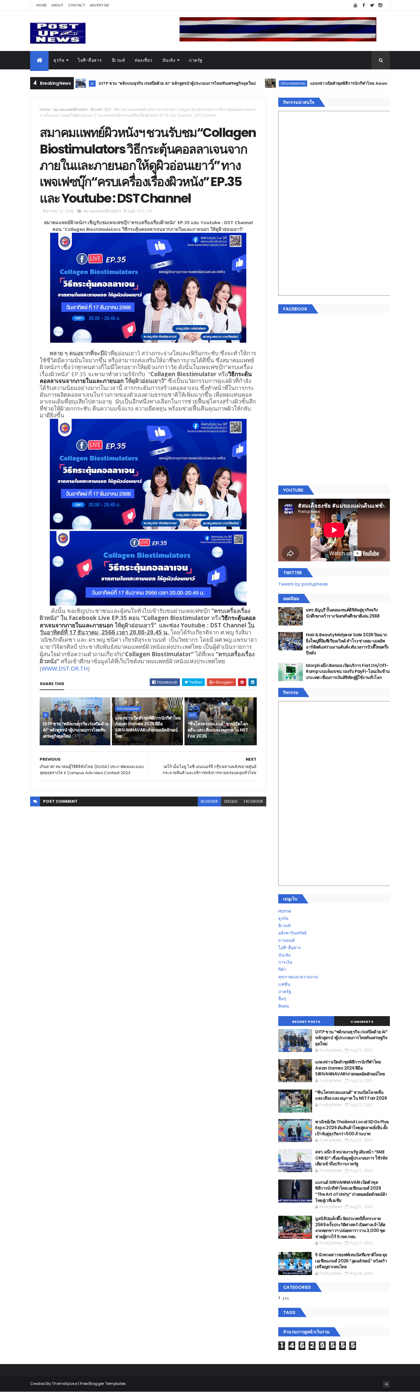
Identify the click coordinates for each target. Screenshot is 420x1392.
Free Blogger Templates (103, 1383)
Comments (362, 1021)
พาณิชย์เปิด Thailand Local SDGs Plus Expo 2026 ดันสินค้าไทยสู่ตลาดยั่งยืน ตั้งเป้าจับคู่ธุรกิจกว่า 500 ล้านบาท (352, 1128)
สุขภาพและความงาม (298, 977)
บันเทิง (169, 60)
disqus (231, 801)
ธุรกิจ (58, 60)
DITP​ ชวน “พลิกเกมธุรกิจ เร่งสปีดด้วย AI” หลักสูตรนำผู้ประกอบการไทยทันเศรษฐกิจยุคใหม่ (143, 83)
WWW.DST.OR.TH (65, 668)
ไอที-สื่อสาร (90, 60)
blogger (209, 801)
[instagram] (380, 5)
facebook (253, 801)
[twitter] (372, 5)
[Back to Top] (386, 1384)
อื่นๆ (282, 999)
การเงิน (285, 962)
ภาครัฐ (196, 60)
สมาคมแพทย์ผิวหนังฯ (70, 109)
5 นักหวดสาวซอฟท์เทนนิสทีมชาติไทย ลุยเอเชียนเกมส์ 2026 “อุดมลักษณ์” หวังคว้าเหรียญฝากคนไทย (351, 1261)
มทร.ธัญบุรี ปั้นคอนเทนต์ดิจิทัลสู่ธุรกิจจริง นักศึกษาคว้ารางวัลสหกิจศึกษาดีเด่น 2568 (343, 613)
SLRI (192, 715)
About (57, 5)
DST (108, 109)
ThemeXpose (64, 1383)
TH (116, 109)
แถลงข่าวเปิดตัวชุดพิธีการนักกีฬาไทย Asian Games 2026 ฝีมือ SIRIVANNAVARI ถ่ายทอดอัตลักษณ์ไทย (147, 727)
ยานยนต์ (286, 940)
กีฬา (282, 969)
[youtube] (355, 5)
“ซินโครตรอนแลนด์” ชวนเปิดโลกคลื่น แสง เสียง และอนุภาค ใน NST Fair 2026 (218, 730)
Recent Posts (306, 1021)
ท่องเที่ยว (144, 60)
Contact (76, 5)
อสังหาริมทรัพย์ (292, 933)
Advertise (99, 5)
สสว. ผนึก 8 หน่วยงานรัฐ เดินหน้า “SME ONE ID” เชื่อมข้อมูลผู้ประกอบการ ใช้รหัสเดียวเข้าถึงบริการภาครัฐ (351, 1158)
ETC (286, 1298)
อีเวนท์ (118, 60)
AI (45, 715)
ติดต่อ (283, 1006)
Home (41, 5)
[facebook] (363, 5)
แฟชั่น (284, 984)
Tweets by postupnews (303, 584)
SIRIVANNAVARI (259, 83)
